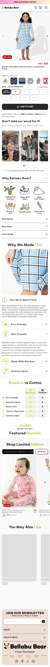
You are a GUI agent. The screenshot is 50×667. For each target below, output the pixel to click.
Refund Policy (12, 656)
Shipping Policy (36, 656)
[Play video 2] (29, 145)
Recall (6, 655)
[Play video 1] (10, 145)
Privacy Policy (28, 656)
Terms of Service (20, 656)
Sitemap (43, 655)
